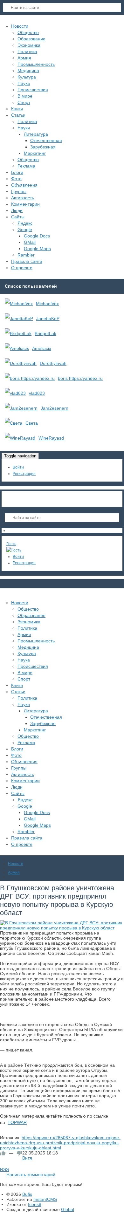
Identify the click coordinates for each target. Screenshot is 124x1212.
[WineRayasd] (20, 438)
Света (31, 423)
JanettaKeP (47, 318)
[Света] (13, 423)
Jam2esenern (54, 408)
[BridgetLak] (18, 333)
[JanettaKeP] (19, 318)
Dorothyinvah (53, 363)
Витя (27, 1158)
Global (67, 1209)
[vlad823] (15, 393)
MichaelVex (47, 303)
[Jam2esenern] (21, 408)
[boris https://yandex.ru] (30, 378)
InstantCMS (45, 1199)
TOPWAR (17, 1122)
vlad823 (37, 393)
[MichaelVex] (19, 303)
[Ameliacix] (17, 348)
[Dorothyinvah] (21, 363)
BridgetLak (45, 333)
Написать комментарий (30, 1174)
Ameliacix (41, 348)
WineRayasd (51, 438)
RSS (4, 1169)
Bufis (27, 1194)
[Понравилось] (3, 1153)
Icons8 (34, 1204)
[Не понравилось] (19, 1153)
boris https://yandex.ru (80, 378)
